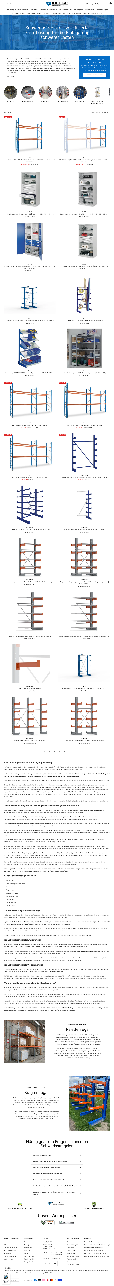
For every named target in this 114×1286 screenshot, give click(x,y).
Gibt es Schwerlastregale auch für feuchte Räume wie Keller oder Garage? (54, 1193)
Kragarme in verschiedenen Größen (30, 688)
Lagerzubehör (43, 9)
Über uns (27, 1250)
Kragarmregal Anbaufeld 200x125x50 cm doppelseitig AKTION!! (84, 529)
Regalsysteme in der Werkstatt (94, 1250)
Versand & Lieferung (10, 1250)
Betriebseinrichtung (65, 9)
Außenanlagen (89, 9)
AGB (5, 1245)
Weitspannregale (11, 887)
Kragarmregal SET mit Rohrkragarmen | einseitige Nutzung (84, 320)
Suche (26, 1242)
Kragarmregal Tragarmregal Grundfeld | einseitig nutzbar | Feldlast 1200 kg (84, 477)
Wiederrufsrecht (9, 1259)
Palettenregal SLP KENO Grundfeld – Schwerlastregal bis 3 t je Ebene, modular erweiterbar (30, 161)
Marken (26, 1253)
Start (5, 18)
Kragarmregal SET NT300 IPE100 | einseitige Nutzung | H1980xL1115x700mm (29, 373)
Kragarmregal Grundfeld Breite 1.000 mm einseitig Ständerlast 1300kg (84, 688)
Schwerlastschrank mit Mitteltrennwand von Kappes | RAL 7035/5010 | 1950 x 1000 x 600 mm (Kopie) (30, 267)
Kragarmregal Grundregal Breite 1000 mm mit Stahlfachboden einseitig (29, 582)
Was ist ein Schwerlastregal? (42, 1155)
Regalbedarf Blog (29, 1259)
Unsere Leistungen (36, 13)
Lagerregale (34, 9)
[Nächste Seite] (69, 751)
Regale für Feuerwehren (92, 1242)
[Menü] (9, 1275)
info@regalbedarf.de (53, 1258)
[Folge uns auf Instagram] (50, 1263)
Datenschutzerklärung (11, 1247)
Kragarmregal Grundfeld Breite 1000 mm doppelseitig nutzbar (84, 740)
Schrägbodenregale (12, 896)
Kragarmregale (10, 890)
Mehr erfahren (11, 76)
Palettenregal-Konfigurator (94, 4)
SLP (30, 157)
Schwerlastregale (22, 9)
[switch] (6, 1282)
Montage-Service (25, 13)
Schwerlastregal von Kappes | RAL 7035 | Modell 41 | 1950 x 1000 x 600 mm (84, 214)
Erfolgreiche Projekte (31, 1262)
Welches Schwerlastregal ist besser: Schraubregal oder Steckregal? (55, 1186)
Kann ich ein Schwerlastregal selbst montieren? (48, 1180)
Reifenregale (10, 899)
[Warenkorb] (109, 4)
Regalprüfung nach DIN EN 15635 (92, 13)
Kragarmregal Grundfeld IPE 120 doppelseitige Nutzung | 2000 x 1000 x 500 (30, 320)
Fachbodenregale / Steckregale (15, 884)
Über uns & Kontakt (67, 13)
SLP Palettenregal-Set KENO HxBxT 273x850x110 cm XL (30, 477)
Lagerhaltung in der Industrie (93, 1247)
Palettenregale (11, 9)
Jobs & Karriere (29, 1256)
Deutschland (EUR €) (10, 1280)
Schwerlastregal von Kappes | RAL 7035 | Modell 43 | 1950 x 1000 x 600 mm (84, 266)
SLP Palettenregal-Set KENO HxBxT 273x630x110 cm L (84, 425)
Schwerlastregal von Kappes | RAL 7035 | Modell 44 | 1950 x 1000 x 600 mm (30, 214)
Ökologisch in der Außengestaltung (95, 1253)
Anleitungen (15, 13)
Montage (27, 1245)
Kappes (30, 211)
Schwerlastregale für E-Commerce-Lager (97, 1245)
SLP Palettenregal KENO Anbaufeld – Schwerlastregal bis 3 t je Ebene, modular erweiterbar (84, 161)
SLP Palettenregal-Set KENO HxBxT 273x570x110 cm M (29, 425)
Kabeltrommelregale (12, 893)
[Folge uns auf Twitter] (45, 1263)
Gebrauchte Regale (101, 9)
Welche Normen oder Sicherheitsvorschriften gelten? (50, 1161)
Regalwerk (84, 475)
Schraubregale (10, 905)
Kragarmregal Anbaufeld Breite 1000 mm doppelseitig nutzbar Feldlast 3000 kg (84, 636)
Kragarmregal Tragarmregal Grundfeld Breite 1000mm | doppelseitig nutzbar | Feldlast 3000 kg (84, 583)
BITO (84, 318)
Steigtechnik (53, 9)
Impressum (7, 1253)
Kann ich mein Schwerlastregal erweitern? (46, 1167)
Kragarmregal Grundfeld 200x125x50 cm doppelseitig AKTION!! (30, 529)
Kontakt (6, 1242)
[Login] (105, 4)
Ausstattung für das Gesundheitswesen (96, 1256)
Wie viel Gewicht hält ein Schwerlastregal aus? (48, 1173)
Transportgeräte (78, 9)
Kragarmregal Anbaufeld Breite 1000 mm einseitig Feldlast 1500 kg (30, 636)
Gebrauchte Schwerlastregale (52, 13)
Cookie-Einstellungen (10, 1256)
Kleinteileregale (11, 902)
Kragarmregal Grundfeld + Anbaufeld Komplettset (29, 740)
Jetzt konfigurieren (94, 75)
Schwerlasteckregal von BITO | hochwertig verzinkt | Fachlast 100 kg (84, 373)
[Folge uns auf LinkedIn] (55, 1263)
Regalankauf (77, 13)
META (29, 318)
